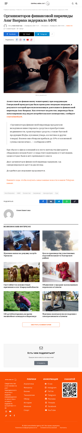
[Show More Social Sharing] (52, 34)
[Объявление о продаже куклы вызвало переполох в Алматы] (60, 272)
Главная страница (9, 10)
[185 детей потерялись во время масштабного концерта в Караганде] (22, 301)
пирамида (36, 193)
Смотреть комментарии (41, 325)
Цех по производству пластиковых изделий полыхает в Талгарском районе (58, 255)
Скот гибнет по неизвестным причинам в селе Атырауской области (21, 286)
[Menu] (6, 3)
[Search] (76, 3)
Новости (19, 10)
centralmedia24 (14, 117)
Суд (56, 193)
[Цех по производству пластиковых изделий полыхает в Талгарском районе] (60, 241)
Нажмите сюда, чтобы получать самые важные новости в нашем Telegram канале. (40, 181)
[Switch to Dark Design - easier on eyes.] (72, 3)
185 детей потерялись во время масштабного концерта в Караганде (20, 315)
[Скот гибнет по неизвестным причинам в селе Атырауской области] (22, 272)
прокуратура (48, 193)
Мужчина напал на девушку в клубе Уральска (20, 254)
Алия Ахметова (17, 26)
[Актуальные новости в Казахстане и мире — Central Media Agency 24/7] (40, 3)
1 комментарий (10, 29)
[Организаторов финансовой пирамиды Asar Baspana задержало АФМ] (41, 69)
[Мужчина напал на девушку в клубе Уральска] (22, 241)
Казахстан (27, 193)
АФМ (18, 193)
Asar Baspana (9, 193)
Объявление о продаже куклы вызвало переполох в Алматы (60, 286)
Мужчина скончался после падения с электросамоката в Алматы (59, 315)
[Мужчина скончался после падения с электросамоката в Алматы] (60, 301)
